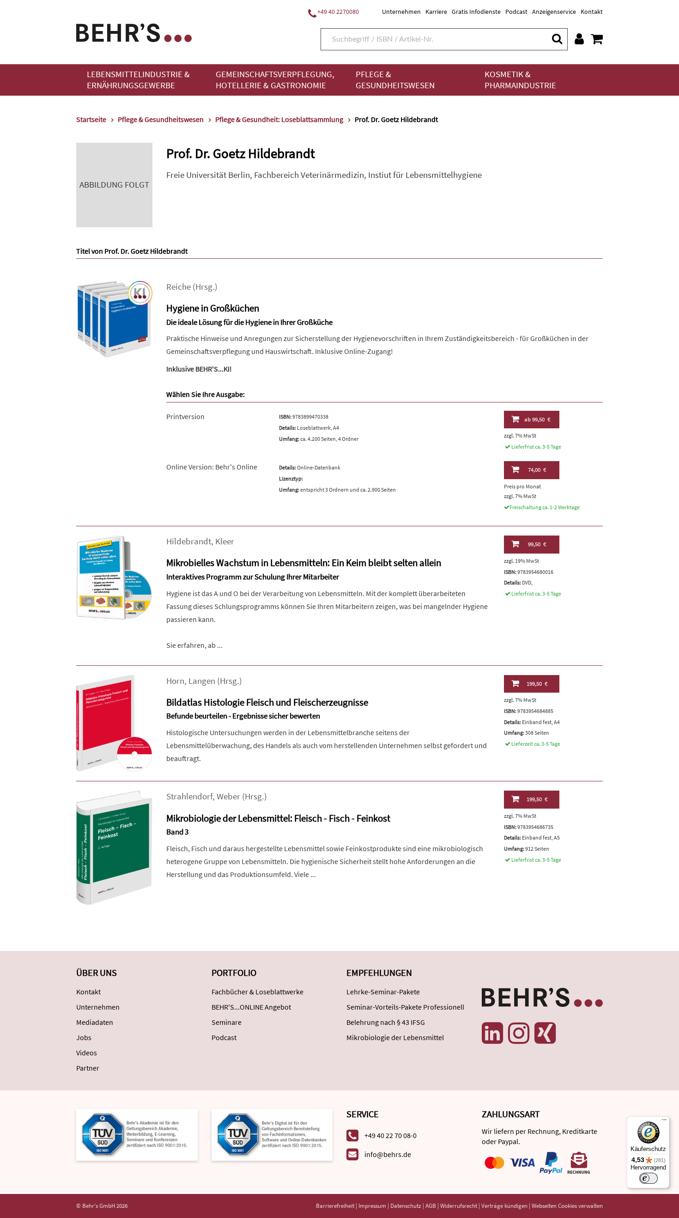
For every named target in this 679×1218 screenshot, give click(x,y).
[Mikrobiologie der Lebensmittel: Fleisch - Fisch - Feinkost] (114, 846)
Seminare (227, 1022)
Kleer (224, 541)
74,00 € (537, 470)
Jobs (83, 1037)
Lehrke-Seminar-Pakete (383, 991)
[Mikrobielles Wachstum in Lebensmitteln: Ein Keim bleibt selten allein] (114, 577)
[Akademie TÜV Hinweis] (272, 1133)
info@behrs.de (387, 1154)
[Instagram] (518, 1033)
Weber (228, 796)
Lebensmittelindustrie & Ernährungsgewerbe (138, 80)
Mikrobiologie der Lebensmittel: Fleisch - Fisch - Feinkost (278, 818)
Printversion (185, 416)
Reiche (178, 286)
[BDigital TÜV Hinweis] (137, 1133)
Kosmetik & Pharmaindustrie (520, 80)
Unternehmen (401, 11)
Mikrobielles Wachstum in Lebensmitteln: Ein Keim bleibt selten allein (303, 562)
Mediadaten (94, 1022)
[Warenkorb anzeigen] (597, 38)
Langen (201, 681)
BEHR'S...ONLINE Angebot (251, 1006)
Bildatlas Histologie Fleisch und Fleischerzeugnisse (267, 702)
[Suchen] (556, 38)
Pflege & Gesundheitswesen (395, 80)
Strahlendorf (189, 796)
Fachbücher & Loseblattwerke (257, 991)
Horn (175, 681)
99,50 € (537, 419)
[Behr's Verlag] (134, 31)
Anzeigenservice (554, 11)
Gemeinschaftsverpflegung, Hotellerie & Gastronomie (275, 80)
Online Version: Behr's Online (211, 466)
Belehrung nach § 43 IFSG (385, 1022)
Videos (86, 1052)
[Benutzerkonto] (579, 38)
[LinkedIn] (492, 1033)
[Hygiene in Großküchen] (114, 318)
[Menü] (664, 1121)
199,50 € (537, 684)
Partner (87, 1067)
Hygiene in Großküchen (212, 308)
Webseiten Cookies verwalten (567, 1206)
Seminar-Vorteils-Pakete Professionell (405, 1006)
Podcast (516, 11)
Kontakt (592, 11)
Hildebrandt (188, 541)
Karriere (436, 11)
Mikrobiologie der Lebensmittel (395, 1037)
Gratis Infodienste (476, 11)
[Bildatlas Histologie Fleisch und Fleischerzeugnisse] (114, 722)
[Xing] (545, 1033)
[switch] (648, 1178)
